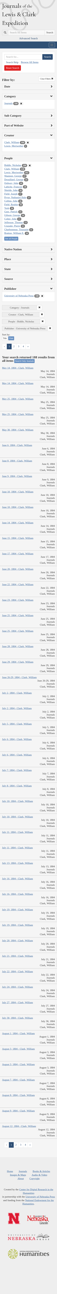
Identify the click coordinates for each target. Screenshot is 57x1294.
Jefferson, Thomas (13, 222)
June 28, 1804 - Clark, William (17, 646)
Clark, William (11, 142)
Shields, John (11, 190)
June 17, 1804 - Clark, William (17, 553)
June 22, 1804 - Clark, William (17, 584)
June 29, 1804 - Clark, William (17, 662)
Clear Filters (45, 79)
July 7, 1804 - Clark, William (17, 770)
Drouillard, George (13, 179)
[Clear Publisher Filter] (42, 296)
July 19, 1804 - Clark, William (17, 909)
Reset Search (12, 67)
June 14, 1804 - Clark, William (17, 522)
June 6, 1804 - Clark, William (17, 445)
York (6, 208)
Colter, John (10, 218)
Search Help (12, 62)
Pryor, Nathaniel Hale (15, 197)
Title (5, 338)
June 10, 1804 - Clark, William (17, 491)
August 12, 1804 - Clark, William (19, 1126)
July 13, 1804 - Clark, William (17, 863)
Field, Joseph (11, 193)
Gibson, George (12, 215)
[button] (39, 307)
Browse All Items (29, 62)
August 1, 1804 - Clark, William (18, 1033)
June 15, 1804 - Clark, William (17, 538)
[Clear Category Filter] (21, 103)
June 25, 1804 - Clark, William (17, 615)
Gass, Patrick (11, 211)
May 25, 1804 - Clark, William (17, 398)
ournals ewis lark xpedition (19, 14)
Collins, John (11, 200)
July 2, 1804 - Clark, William (17, 692)
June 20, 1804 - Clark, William (17, 569)
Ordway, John (11, 183)
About (21, 1178)
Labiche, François (13, 186)
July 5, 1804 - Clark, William (17, 723)
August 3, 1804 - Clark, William (18, 1048)
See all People (11, 238)
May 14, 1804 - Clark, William (17, 368)
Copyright (34, 1178)
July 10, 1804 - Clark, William (17, 801)
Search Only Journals (24, 361)
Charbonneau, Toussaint (16, 229)
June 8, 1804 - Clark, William (17, 460)
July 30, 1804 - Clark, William (17, 1017)
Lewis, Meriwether (13, 146)
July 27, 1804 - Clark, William (17, 1002)
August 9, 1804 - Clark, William (18, 1110)
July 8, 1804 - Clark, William (17, 785)
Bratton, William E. (14, 233)
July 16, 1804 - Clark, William (17, 878)
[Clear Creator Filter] (28, 142)
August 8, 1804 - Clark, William (18, 1095)
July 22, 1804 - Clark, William (17, 971)
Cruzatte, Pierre (12, 225)
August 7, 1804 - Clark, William (18, 1079)
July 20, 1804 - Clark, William (17, 940)
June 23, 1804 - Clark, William (17, 600)
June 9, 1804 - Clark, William (17, 476)
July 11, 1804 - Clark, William (17, 832)
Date (11, 338)
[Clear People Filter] (30, 165)
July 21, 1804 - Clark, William (17, 956)
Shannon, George (13, 176)
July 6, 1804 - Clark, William (17, 739)
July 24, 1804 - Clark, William (17, 987)
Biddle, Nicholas (12, 165)
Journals (8, 103)
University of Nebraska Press (19, 295)
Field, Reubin (11, 204)
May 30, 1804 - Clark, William (17, 429)
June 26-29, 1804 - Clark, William (19, 677)
